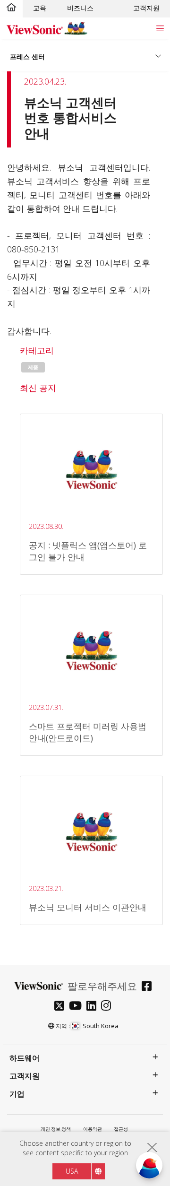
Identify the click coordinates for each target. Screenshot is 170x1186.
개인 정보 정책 (56, 1129)
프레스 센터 (27, 56)
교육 (39, 7)
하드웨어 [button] (24, 1058)
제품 (33, 367)
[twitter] (61, 1006)
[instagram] (108, 1006)
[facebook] (149, 987)
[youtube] (77, 1006)
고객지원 (146, 7)
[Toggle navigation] (160, 28)
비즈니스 (80, 7)
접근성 (121, 1129)
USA (72, 1171)
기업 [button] (17, 1094)
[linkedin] (93, 1006)
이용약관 (92, 1129)
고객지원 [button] (24, 1076)
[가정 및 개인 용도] (11, 8)
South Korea (101, 1026)
